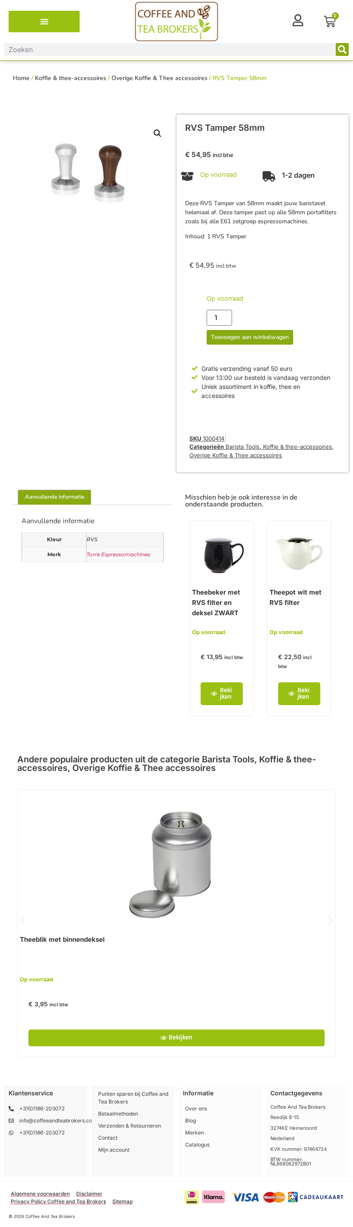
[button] (44, 21)
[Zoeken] (342, 49)
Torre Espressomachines (118, 555)
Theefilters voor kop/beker (223, 939)
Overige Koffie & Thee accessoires (159, 78)
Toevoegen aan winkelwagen (250, 337)
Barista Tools (243, 446)
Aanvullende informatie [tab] (54, 497)
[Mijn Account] (298, 20)
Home (21, 78)
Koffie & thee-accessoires (70, 78)
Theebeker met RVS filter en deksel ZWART (216, 602)
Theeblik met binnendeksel (62, 939)
